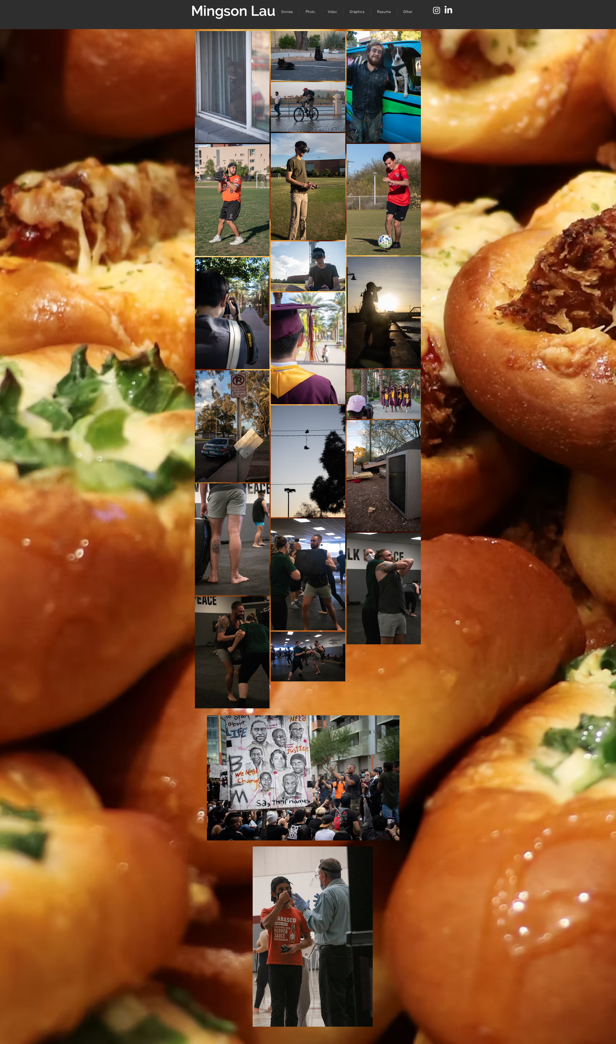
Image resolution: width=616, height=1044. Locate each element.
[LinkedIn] (448, 10)
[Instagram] (436, 10)
